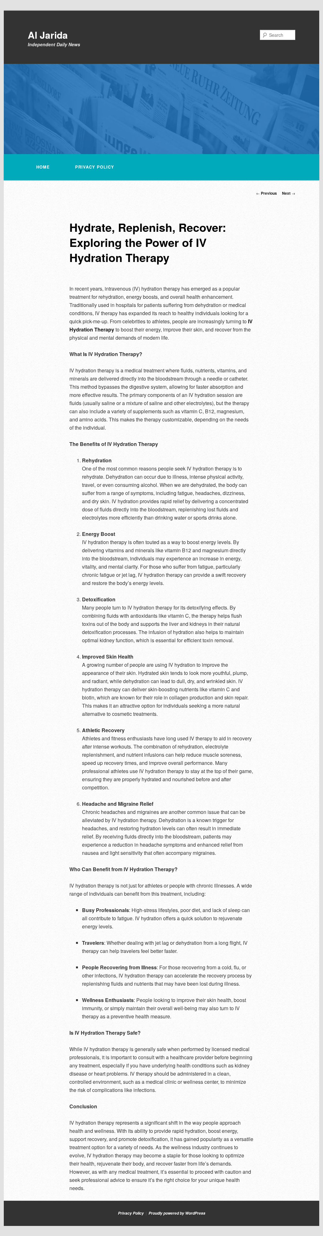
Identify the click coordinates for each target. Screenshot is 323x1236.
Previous (266, 193)
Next (288, 193)
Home (43, 167)
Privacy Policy (94, 167)
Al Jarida (48, 35)
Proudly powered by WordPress (177, 1213)
